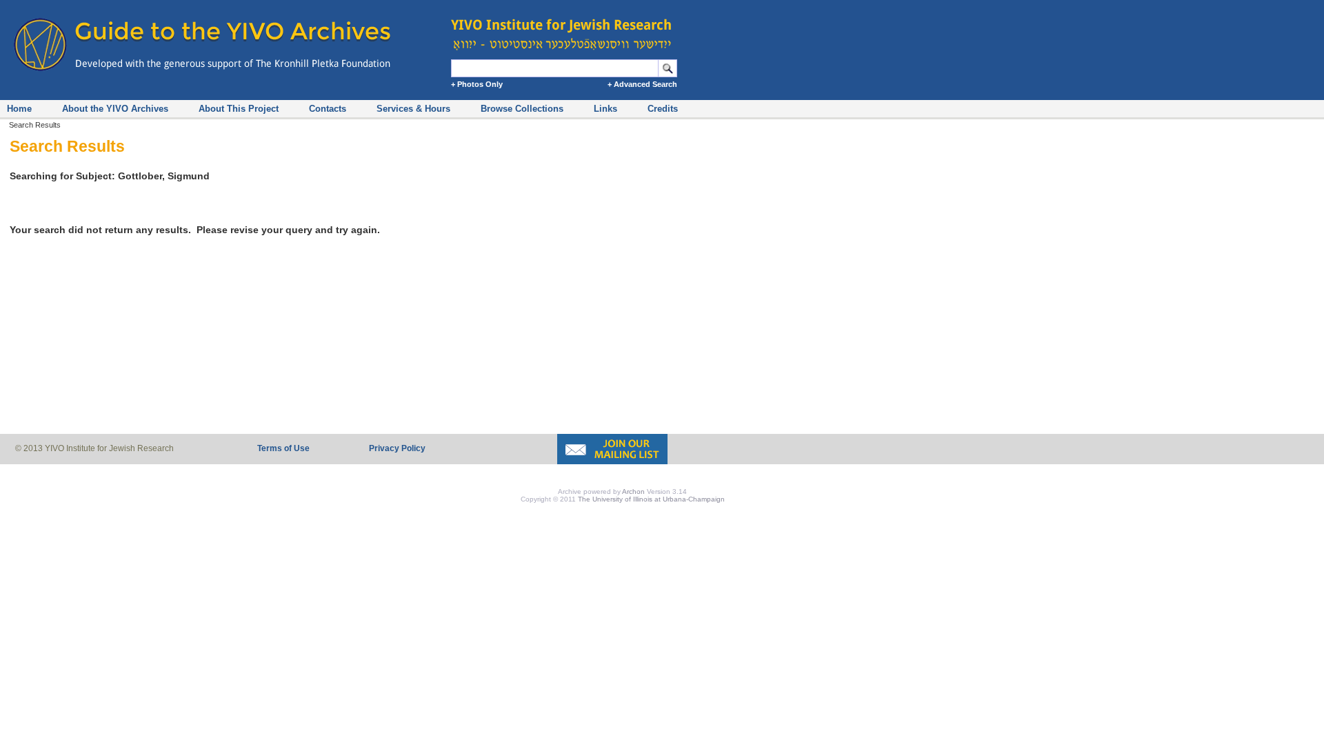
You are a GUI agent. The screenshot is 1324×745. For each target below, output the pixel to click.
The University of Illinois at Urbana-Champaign (651, 499)
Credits (663, 108)
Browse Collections (522, 108)
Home (19, 108)
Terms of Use (283, 448)
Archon (633, 491)
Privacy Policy (397, 448)
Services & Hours (413, 108)
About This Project (239, 108)
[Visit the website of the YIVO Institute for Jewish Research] (565, 27)
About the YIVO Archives (115, 108)
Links (605, 108)
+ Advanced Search (642, 84)
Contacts (327, 108)
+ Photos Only (477, 84)
